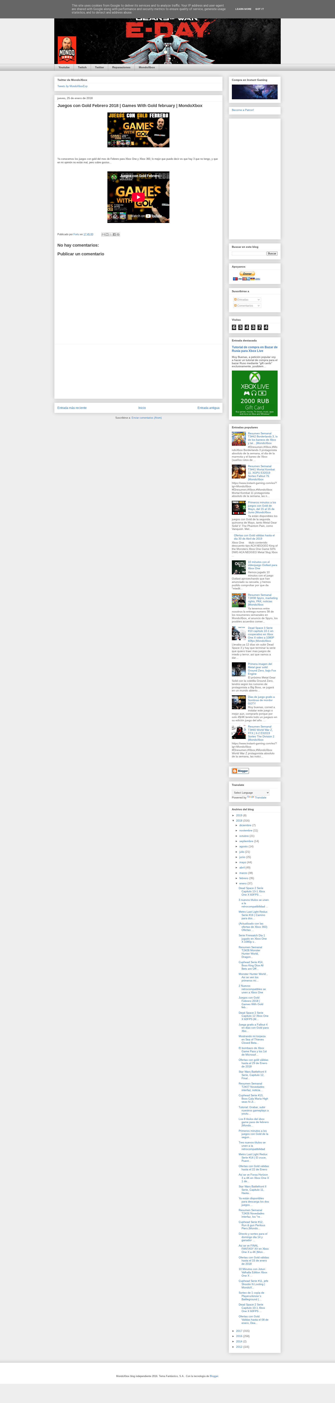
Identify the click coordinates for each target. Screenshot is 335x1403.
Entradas (242, 299)
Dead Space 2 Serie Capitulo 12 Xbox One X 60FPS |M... (254, 1016)
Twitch (82, 67)
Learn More (243, 9)
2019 (239, 815)
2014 (239, 1341)
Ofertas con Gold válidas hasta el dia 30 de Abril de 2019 (254, 537)
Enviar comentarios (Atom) (147, 417)
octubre (244, 835)
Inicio (142, 407)
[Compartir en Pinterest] (118, 234)
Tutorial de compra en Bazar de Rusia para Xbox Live (255, 348)
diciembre (245, 825)
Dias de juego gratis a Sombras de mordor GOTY (261, 700)
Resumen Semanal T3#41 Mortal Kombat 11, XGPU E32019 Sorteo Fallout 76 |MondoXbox (261, 473)
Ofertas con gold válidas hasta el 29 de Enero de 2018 (253, 1063)
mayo (243, 862)
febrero (244, 878)
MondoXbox (147, 67)
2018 (239, 820)
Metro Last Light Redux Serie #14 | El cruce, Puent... (253, 1157)
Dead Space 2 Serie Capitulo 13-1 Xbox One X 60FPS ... (252, 891)
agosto (244, 846)
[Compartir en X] (111, 234)
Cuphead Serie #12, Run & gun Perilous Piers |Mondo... (252, 1225)
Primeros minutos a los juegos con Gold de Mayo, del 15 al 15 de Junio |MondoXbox (262, 507)
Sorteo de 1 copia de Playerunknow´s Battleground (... (251, 1296)
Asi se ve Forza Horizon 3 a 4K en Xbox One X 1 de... (254, 1178)
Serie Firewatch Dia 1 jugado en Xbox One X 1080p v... (253, 938)
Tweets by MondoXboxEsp (72, 86)
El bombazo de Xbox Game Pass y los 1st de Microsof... (253, 1051)
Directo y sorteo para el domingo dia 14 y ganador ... (253, 1237)
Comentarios (245, 305)
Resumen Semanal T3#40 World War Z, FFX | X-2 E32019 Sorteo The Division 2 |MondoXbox (261, 733)
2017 (239, 1330)
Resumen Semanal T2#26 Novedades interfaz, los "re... (251, 1213)
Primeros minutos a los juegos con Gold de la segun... (253, 1134)
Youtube (64, 67)
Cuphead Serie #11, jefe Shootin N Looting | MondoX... (253, 1284)
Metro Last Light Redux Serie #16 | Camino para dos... (253, 915)
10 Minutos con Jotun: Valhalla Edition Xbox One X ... (253, 1272)
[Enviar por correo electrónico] (103, 234)
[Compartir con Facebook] (114, 234)
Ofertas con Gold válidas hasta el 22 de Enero (254, 1168)
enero (243, 883)
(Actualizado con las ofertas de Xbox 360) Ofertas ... (253, 927)
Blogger (214, 1376)
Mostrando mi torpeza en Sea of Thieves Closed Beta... (252, 1039)
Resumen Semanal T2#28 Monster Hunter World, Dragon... (250, 952)
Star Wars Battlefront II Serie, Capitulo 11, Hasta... (252, 1190)
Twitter (99, 67)
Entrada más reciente (72, 407)
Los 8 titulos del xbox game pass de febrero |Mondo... (254, 1122)
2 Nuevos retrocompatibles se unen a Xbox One (252, 989)
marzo (243, 872)
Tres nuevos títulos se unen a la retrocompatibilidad (252, 1146)
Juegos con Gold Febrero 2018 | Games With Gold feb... (251, 1002)
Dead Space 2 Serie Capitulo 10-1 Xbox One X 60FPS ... (252, 1308)
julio (242, 851)
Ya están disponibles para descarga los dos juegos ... (254, 1201)
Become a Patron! (243, 109)
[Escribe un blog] (107, 234)
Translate (260, 797)
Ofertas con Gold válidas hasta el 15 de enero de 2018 (254, 1261)
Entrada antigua (208, 407)
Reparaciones (121, 67)
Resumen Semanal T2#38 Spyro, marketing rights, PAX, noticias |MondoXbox (263, 599)
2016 (239, 1336)
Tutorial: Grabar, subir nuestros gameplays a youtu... (254, 1110)
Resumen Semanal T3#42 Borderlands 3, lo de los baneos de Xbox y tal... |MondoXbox (263, 438)
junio (242, 857)
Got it (259, 9)
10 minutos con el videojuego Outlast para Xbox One (262, 565)
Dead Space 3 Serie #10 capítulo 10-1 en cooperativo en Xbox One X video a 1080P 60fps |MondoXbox (261, 634)
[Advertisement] (138, 371)
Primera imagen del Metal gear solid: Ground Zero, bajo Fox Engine (262, 668)
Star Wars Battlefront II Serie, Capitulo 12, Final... (252, 1075)
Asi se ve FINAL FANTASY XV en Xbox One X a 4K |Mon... (254, 1249)
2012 (239, 1346)
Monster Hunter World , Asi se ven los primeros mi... (253, 977)
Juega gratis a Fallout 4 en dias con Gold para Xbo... (254, 1028)
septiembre (246, 841)
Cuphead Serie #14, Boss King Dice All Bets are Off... (251, 965)
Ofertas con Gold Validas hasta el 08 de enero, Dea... (254, 1319)
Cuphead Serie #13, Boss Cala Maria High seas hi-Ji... (253, 1098)
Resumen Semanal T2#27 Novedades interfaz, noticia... (251, 1087)
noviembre (246, 830)
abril (242, 867)
